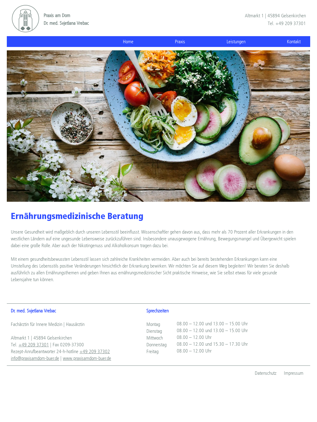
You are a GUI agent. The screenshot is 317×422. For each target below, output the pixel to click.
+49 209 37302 (95, 351)
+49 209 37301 (34, 345)
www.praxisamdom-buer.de (87, 358)
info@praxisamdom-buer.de (35, 358)
